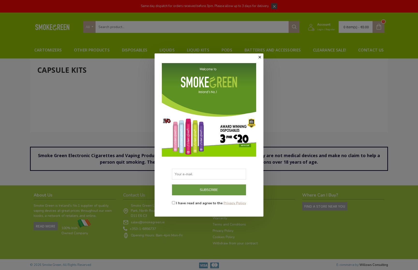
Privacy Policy (235, 203)
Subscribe (209, 190)
